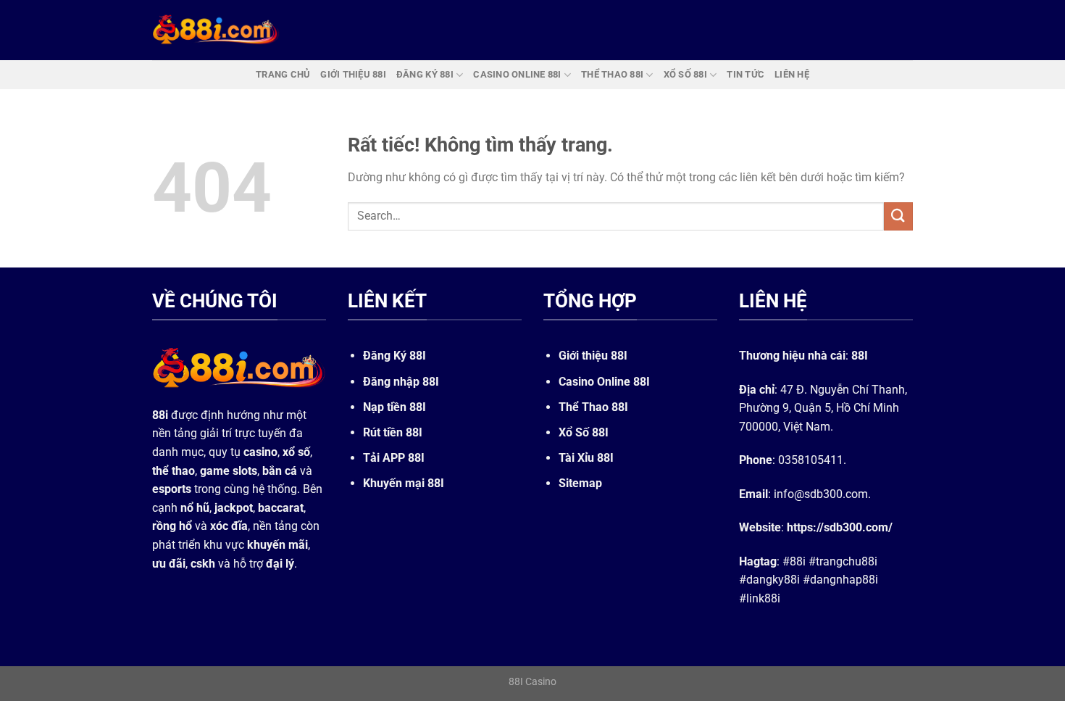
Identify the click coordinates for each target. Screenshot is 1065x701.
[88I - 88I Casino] (216, 30)
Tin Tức (745, 74)
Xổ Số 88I (584, 432)
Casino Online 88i (517, 74)
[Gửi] (898, 216)
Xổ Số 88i (685, 74)
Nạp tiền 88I (394, 407)
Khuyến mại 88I (403, 483)
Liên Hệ (791, 74)
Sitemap (580, 483)
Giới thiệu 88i (353, 74)
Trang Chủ (283, 74)
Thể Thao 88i (612, 74)
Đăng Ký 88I (394, 355)
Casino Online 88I (604, 382)
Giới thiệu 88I (593, 355)
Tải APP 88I (394, 458)
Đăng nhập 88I (401, 382)
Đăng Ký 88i (425, 74)
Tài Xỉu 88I (586, 458)
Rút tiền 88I (392, 432)
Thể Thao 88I (593, 407)
